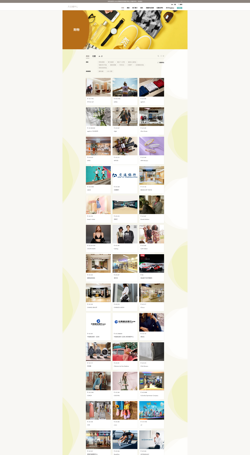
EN (172, 4)
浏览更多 (140, 1)
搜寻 (181, 4)
